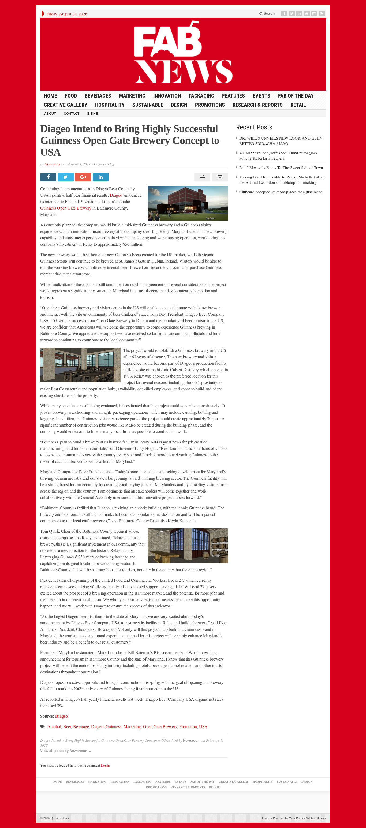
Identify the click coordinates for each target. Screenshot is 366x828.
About (50, 113)
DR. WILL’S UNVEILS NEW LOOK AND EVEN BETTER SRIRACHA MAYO (280, 140)
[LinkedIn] (300, 13)
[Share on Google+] (83, 177)
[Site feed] (322, 13)
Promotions (210, 105)
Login (105, 765)
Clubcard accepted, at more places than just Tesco (281, 191)
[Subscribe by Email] (315, 13)
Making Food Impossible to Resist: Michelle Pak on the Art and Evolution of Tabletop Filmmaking (282, 179)
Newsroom (52, 164)
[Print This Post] (201, 177)
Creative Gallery (65, 105)
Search (269, 14)
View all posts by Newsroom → (66, 751)
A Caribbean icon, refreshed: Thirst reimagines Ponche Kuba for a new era (278, 155)
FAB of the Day (296, 95)
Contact (71, 113)
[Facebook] (285, 13)
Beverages (98, 95)
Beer (67, 726)
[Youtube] (307, 13)
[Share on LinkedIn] (101, 177)
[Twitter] (292, 13)
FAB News (60, 818)
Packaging (201, 95)
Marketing (132, 95)
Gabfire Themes (316, 818)
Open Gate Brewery (160, 726)
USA (203, 726)
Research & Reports (258, 105)
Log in (266, 818)
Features (233, 95)
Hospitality (110, 105)
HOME (50, 95)
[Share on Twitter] (66, 177)
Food (71, 95)
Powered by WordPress (288, 818)
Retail (298, 105)
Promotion (188, 726)
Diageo (116, 195)
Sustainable (147, 105)
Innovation (167, 95)
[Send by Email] (219, 177)
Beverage (81, 726)
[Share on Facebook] (49, 177)
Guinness (113, 726)
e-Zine (92, 113)
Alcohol (54, 726)
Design (179, 105)
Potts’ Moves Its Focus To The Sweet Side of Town (281, 167)
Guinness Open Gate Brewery (65, 208)
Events (261, 95)
